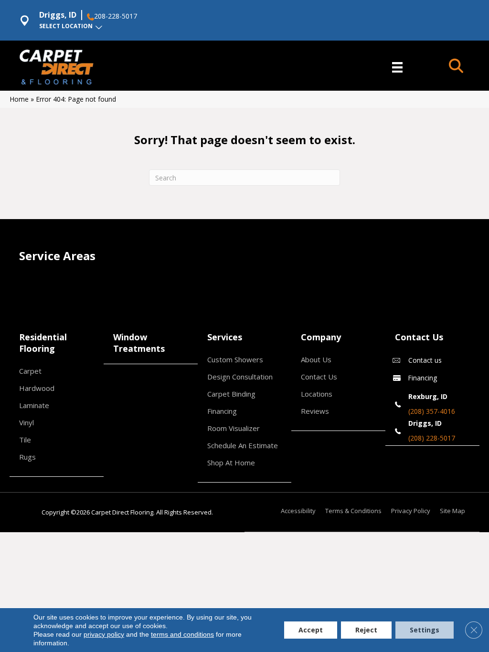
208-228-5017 (115, 16)
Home (19, 99)
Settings (424, 629)
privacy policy (104, 634)
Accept (310, 629)
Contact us (425, 360)
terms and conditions (182, 634)
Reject (366, 629)
